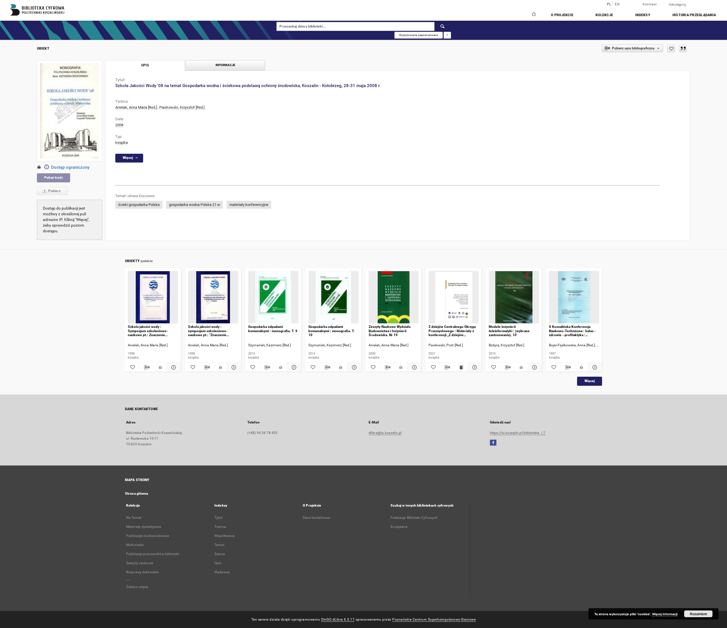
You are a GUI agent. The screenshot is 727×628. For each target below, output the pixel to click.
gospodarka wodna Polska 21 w (194, 205)
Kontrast (650, 4)
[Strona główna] (533, 15)
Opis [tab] (145, 65)
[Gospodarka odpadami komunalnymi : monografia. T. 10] (333, 297)
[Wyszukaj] (442, 26)
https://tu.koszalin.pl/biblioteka (515, 433)
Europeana (399, 527)
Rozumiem (698, 613)
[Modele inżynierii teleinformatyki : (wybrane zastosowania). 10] (514, 297)
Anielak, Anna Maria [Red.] (136, 107)
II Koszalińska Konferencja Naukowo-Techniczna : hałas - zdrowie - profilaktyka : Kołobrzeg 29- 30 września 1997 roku (572, 331)
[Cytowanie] (683, 48)
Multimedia (135, 545)
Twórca (220, 527)
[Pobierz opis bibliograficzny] (146, 367)
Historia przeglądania (694, 15)
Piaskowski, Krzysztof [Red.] (181, 107)
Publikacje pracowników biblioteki (152, 554)
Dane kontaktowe (316, 518)
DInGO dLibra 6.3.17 (338, 619)
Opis (217, 563)
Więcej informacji (665, 614)
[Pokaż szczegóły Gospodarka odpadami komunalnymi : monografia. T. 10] (353, 367)
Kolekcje (604, 15)
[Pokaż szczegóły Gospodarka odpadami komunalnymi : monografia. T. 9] (293, 367)
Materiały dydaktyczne (143, 527)
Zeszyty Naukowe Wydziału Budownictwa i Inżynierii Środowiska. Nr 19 (390, 331)
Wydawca (222, 572)
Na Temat (133, 518)
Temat (219, 545)
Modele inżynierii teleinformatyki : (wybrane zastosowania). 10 (509, 331)
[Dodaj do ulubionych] (671, 48)
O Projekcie (562, 15)
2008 (119, 125)
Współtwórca (224, 536)
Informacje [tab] (225, 65)
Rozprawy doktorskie (142, 572)
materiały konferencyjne (248, 205)
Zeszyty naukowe (139, 563)
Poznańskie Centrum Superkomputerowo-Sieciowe (434, 619)
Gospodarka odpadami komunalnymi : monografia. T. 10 (331, 331)
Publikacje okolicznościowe (147, 536)
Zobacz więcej (137, 587)
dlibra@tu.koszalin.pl (385, 433)
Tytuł (218, 518)
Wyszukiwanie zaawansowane (418, 35)
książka (121, 142)
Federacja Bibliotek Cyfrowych (413, 518)
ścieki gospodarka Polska (139, 205)
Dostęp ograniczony (70, 167)
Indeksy (642, 15)
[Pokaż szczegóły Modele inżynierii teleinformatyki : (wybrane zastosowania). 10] (534, 367)
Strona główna (136, 494)
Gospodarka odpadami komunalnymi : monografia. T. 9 (272, 329)
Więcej (589, 381)
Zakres (219, 554)
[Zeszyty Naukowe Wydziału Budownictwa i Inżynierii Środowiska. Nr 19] (394, 297)
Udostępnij (677, 5)
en (617, 4)
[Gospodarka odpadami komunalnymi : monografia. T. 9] (273, 297)
